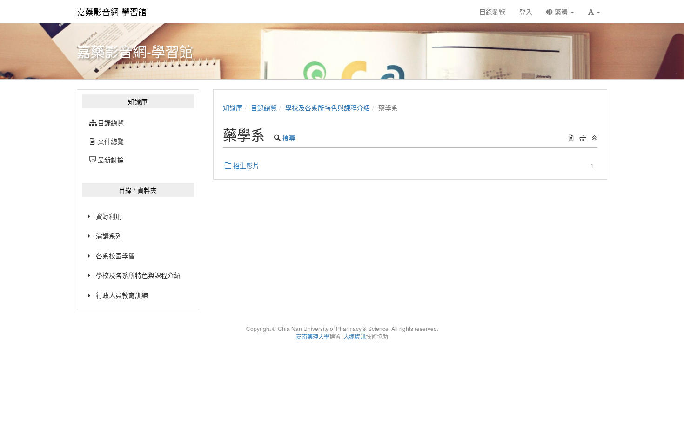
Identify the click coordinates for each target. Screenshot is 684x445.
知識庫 (232, 107)
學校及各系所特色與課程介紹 (138, 275)
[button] (594, 11)
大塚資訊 (354, 336)
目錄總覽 (264, 107)
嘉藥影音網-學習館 (112, 12)
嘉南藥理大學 (312, 336)
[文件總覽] (571, 137)
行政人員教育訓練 (122, 295)
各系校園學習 (115, 255)
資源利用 (109, 216)
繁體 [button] (561, 11)
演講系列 (109, 235)
